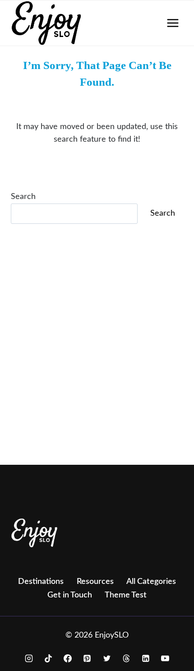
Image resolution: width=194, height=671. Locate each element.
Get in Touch (69, 595)
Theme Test (126, 595)
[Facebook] (68, 658)
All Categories (151, 582)
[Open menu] (172, 23)
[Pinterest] (87, 658)
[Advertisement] (97, 357)
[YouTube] (165, 658)
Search (23, 197)
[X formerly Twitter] (107, 658)
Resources (95, 582)
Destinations (41, 582)
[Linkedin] (146, 658)
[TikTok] (48, 658)
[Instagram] (29, 658)
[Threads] (126, 658)
